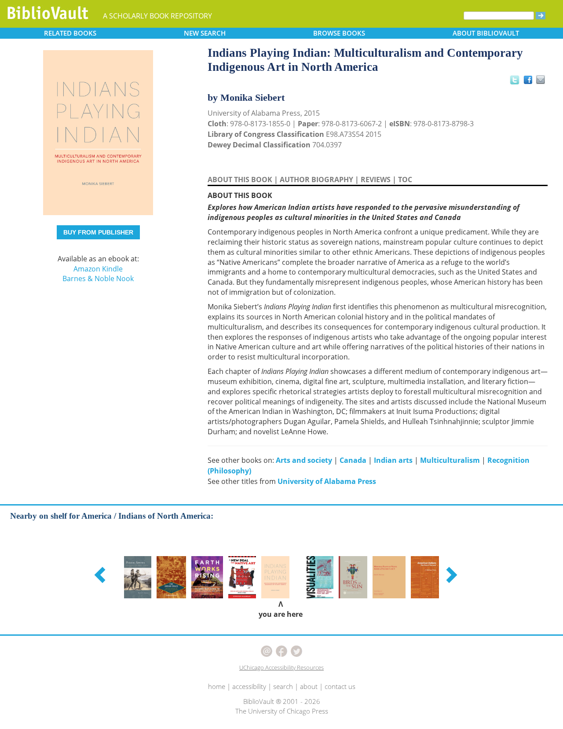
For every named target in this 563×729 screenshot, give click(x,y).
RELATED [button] (70, 33)
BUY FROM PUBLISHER (98, 232)
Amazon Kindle (98, 269)
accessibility (249, 686)
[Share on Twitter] (514, 79)
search (283, 686)
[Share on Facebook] (530, 82)
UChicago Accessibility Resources (281, 667)
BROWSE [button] (339, 33)
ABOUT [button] (486, 33)
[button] (101, 574)
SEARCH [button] (205, 33)
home (216, 686)
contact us (340, 686)
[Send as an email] (541, 80)
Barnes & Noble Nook (98, 278)
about (309, 686)
